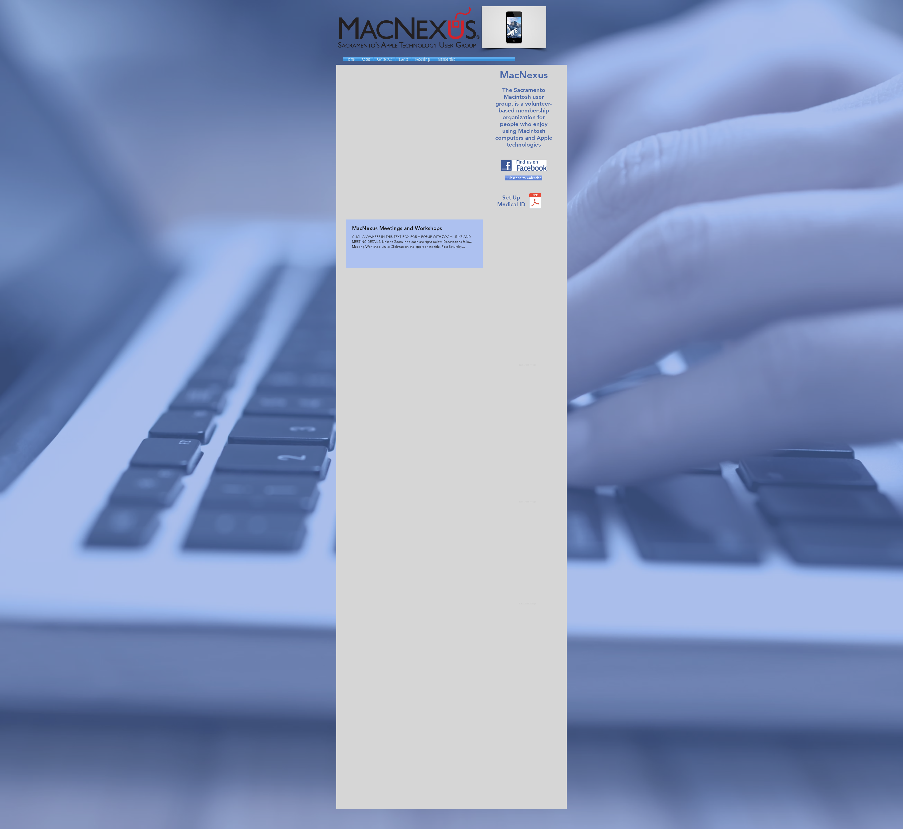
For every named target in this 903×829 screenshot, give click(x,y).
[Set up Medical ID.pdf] (535, 201)
